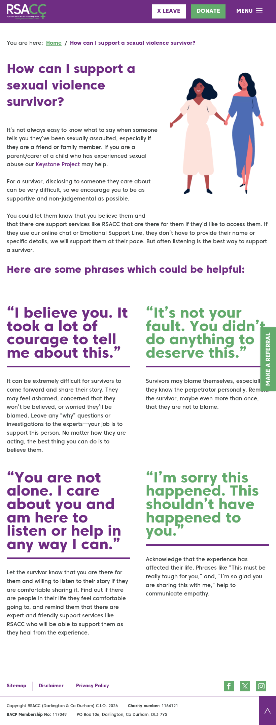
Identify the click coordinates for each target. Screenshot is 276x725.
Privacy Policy (92, 686)
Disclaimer (51, 686)
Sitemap (16, 686)
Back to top (267, 710)
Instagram (261, 686)
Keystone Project (58, 165)
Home (54, 43)
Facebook (229, 686)
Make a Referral (269, 359)
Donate (208, 11)
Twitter (245, 686)
